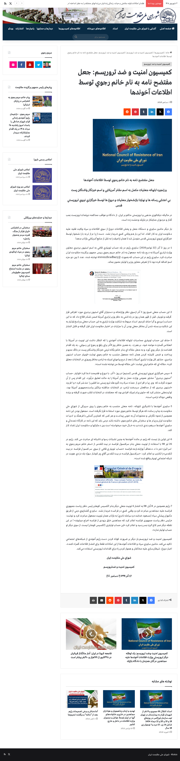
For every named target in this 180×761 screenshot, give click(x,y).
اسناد (115, 28)
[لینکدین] (151, 111)
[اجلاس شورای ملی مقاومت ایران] (42, 175)
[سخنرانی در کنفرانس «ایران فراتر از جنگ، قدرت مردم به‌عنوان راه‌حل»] (42, 231)
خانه (168, 52)
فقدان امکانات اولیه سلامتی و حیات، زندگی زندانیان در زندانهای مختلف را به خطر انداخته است (105, 3)
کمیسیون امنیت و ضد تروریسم (140, 52)
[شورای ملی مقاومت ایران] (90, 16)
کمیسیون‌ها (159, 52)
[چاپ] (93, 600)
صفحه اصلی (166, 28)
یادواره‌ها (30, 28)
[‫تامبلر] (143, 111)
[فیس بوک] (168, 111)
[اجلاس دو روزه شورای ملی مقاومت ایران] (42, 192)
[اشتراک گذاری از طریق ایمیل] (101, 600)
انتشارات (20, 28)
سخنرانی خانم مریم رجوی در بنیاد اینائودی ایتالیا (19, 252)
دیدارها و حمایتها (45, 28)
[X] (160, 111)
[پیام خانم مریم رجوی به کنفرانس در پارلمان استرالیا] (42, 101)
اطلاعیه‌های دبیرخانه (96, 28)
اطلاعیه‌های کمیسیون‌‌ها (69, 28)
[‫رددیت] (127, 111)
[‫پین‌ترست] (135, 111)
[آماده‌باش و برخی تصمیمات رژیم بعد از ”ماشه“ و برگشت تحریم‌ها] (82, 699)
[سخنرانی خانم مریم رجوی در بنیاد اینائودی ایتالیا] (42, 252)
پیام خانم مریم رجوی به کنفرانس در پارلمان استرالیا (19, 101)
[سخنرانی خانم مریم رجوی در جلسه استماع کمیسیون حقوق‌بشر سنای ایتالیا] (42, 268)
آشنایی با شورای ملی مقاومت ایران (140, 28)
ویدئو (10, 28)
